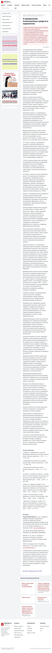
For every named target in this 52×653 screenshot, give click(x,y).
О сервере (9, 5)
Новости (3, 5)
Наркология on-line (40, 14)
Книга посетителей (36, 5)
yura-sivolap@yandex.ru (39, 528)
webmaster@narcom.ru (8, 649)
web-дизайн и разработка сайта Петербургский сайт (40, 648)
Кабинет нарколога (31, 14)
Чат (49, 5)
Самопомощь (17, 637)
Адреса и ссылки (26, 5)
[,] (9, 97)
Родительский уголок (19, 630)
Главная (24, 14)
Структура (16, 5)
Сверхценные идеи (18, 634)
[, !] (9, 80)
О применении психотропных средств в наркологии (34, 15)
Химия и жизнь (17, 628)
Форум (44, 5)
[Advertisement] (8, 116)
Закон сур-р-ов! (18, 632)
